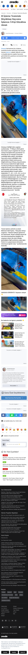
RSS (14, 613)
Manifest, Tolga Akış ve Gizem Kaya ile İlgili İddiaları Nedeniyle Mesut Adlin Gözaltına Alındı (14, 458)
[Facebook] (6, 620)
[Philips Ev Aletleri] (4, 6)
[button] (22, 309)
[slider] (14, 307)
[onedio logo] (13, 636)
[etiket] (3, 341)
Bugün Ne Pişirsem (14, 597)
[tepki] (2, 429)
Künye (14, 612)
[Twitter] (9, 620)
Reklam (3, 613)
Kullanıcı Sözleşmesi (18, 608)
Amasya (4, 29)
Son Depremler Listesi (6, 540)
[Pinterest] (15, 620)
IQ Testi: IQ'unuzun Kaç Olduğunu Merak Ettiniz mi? (13, 585)
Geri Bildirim (4, 608)
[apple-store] (5, 627)
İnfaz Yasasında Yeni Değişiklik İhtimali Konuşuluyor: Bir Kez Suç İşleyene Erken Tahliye (13, 472)
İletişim (3, 615)
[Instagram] (2, 620)
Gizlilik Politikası (5, 610)
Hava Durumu (4, 537)
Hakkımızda (4, 606)
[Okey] (8, 6)
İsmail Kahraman (14, 33)
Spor (4, 462)
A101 (16, 594)
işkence (8, 52)
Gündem (9, 13)
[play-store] (14, 627)
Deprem (10, 592)
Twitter (3, 592)
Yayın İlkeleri (16, 610)
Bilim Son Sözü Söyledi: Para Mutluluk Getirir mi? (12, 515)
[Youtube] (12, 620)
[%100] (12, 6)
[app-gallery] (22, 627)
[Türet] (20, 6)
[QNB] (16, 6)
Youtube (21, 592)
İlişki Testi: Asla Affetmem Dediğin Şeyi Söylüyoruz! (13, 509)
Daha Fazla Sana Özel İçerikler (13, 398)
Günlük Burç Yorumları (7, 594)
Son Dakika (4, 597)
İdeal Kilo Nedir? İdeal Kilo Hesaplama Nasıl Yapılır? (13, 570)
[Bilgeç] (24, 6)
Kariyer (15, 606)
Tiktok (21, 594)
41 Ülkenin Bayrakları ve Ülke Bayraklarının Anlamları (13, 579)
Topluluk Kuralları (5, 612)
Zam (15, 592)
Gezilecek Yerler (6, 600)
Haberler (3, 13)
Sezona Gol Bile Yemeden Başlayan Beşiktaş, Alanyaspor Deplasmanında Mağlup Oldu (15, 465)
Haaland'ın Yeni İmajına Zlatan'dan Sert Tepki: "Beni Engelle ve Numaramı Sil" (13, 479)
